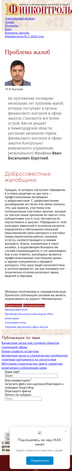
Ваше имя (12, 371)
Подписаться (13, 305)
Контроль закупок (17, 32)
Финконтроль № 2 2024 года (24, 36)
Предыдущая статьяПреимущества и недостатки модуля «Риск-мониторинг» (29, 314)
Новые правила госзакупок (20, 351)
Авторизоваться (34, 305)
